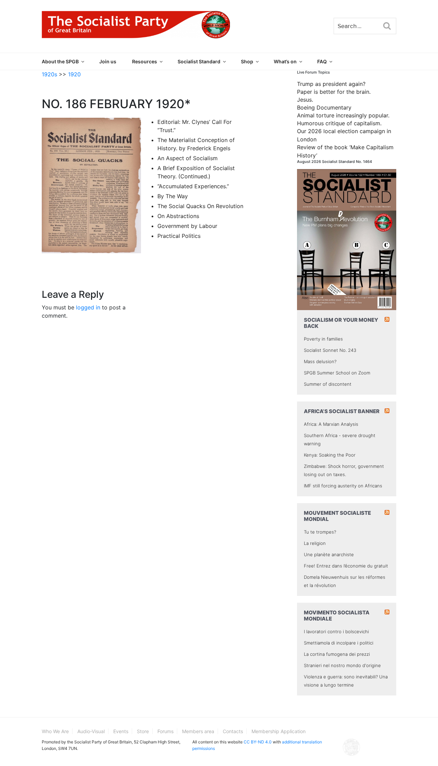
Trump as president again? (331, 83)
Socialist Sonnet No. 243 (330, 350)
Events (120, 731)
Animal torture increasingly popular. (343, 115)
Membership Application (279, 731)
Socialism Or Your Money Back (341, 323)
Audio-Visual (91, 731)
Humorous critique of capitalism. (339, 123)
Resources (144, 61)
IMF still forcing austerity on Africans (343, 485)
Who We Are (55, 731)
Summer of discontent (327, 384)
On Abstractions (178, 216)
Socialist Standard (199, 61)
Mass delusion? (320, 361)
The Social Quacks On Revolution (200, 206)
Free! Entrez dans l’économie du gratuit (346, 566)
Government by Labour (187, 225)
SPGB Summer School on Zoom (337, 372)
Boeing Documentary (324, 107)
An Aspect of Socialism (187, 158)
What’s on (285, 61)
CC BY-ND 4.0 (258, 741)
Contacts (233, 731)
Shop (247, 61)
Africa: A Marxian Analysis (331, 424)
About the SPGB (60, 61)
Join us (107, 61)
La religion (315, 543)
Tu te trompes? (320, 532)
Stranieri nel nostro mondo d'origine (342, 665)
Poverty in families (323, 339)
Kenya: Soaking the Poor (330, 455)
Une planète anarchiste (329, 554)
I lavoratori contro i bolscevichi (336, 631)
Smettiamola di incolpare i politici (338, 643)
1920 (74, 74)
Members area (198, 731)
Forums (165, 731)
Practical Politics (179, 235)
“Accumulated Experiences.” (193, 186)
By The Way (172, 196)
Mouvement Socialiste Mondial (337, 516)
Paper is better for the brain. (334, 91)
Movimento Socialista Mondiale (337, 615)
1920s (49, 74)
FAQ (322, 61)
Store (143, 731)
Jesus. (305, 99)
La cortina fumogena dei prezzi (337, 654)
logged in (88, 307)
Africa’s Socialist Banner (341, 411)
